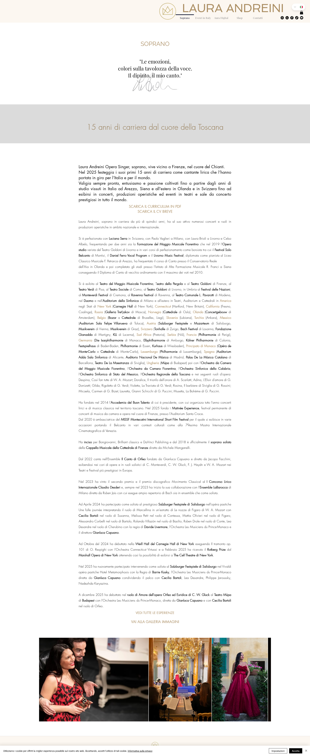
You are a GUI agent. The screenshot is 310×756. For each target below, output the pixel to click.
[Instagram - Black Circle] (282, 17)
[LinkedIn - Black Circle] (287, 17)
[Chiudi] (306, 750)
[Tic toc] (296, 17)
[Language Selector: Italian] (298, 7)
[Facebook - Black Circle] (292, 17)
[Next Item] (265, 679)
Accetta (296, 750)
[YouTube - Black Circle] (301, 17)
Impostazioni (278, 750)
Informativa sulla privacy (140, 750)
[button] (301, 12)
